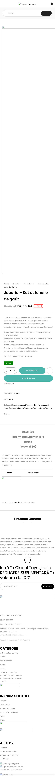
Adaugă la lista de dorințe (50, 370)
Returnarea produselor (9, 755)
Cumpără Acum (28, 378)
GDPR (2, 716)
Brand (28, 442)
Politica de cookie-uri (9, 712)
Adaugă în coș (32, 370)
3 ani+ (30, 472)
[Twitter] (16, 414)
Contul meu (5, 704)
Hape (11, 383)
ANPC (2, 720)
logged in (16, 502)
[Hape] (11, 478)
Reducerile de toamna (42, 408)
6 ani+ (36, 472)
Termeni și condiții (7, 708)
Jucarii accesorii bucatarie (31, 405)
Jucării (3, 657)
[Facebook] (12, 414)
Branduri (16, 284)
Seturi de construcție (8, 672)
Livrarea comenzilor (8, 751)
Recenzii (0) (28, 446)
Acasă (6, 284)
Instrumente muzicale (9, 653)
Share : (6, 414)
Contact (3, 748)
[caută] (46, 13)
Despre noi (4, 701)
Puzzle (2, 664)
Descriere (28, 432)
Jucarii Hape (28, 284)
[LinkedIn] (20, 414)
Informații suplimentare (28, 437)
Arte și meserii (6, 660)
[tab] (28, 431)
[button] (51, 4)
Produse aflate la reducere (20, 408)
